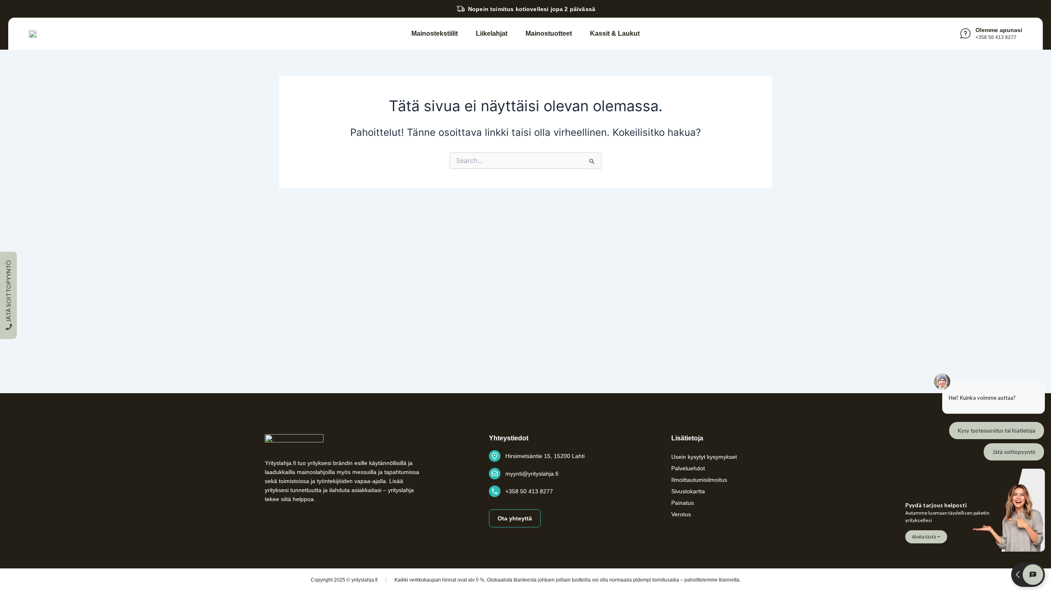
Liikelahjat (491, 33)
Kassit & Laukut (615, 33)
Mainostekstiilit (434, 33)
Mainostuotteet (549, 33)
